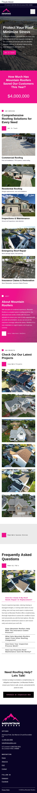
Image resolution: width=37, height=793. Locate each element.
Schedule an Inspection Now (18, 695)
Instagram (5, 778)
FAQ (3, 765)
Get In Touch (9, 52)
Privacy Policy (6, 790)
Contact (4, 769)
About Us (5, 761)
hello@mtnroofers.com (9, 743)
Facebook (5, 781)
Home (4, 758)
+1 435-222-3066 (7, 740)
